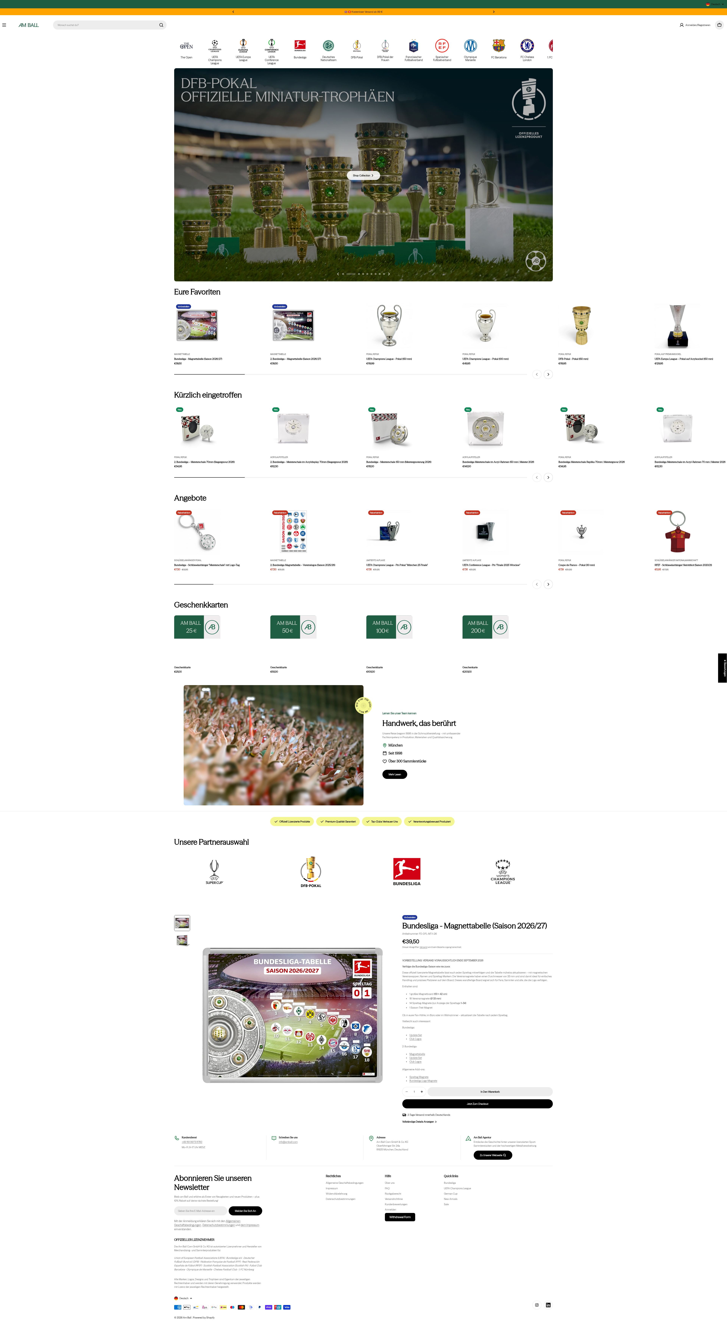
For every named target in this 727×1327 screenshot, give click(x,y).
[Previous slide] (338, 274)
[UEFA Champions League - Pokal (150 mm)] (389, 325)
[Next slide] (389, 274)
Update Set (416, 1035)
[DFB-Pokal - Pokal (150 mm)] (582, 325)
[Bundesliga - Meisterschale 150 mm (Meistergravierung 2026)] (389, 428)
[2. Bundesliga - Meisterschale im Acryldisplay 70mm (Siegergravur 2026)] (293, 428)
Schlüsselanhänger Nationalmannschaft (676, 560)
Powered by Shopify (204, 1317)
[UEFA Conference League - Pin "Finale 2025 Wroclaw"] (486, 532)
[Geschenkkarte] (197, 627)
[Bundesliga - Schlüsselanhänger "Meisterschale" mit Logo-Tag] (197, 532)
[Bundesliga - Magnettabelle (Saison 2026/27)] (197, 325)
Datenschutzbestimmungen (219, 1225)
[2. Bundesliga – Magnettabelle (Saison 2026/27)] (293, 325)
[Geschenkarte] (486, 627)
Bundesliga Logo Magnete (423, 1080)
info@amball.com (288, 1141)
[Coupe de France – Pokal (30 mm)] (582, 532)
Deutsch (715, 4)
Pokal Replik (372, 354)
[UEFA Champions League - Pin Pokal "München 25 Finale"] (389, 532)
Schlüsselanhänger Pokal (187, 560)
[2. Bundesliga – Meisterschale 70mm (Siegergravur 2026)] (197, 428)
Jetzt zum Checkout (477, 1103)
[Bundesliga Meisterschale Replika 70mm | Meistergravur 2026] (582, 428)
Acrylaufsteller (279, 457)
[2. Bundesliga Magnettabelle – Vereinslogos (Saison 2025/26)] (293, 532)
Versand (423, 947)
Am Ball (187, 1317)
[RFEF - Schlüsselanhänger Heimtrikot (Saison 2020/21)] (678, 532)
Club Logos (415, 1038)
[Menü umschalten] (4, 25)
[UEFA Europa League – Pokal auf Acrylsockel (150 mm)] (678, 325)
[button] (233, 11)
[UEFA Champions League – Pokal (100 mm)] (486, 325)
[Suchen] (161, 25)
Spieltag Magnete (419, 1076)
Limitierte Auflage (375, 560)
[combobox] (110, 25)
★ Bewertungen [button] (725, 668)
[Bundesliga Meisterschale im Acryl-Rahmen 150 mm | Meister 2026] (486, 428)
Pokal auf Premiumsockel (668, 354)
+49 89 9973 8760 (192, 1141)
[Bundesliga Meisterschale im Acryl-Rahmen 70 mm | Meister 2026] (678, 428)
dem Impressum (250, 1225)
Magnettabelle (182, 354)
